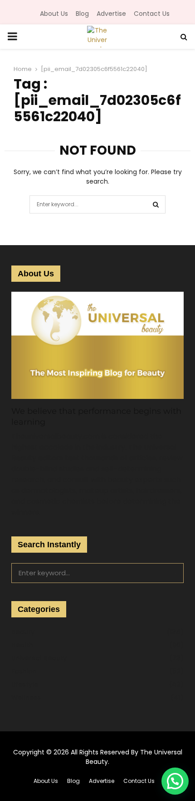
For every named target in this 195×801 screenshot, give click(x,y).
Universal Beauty (39, 658)
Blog (82, 13)
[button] (175, 781)
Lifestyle (24, 684)
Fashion (24, 671)
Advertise (111, 13)
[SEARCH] (174, 572)
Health (22, 644)
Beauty (22, 631)
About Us (54, 13)
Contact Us (152, 13)
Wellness (26, 697)
